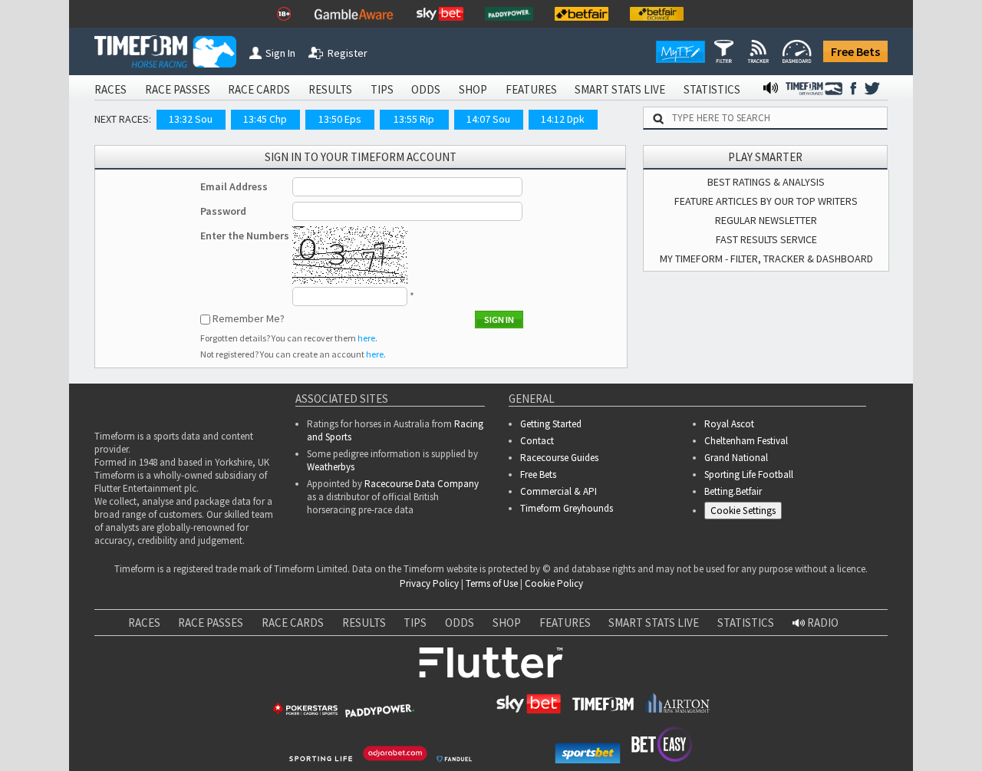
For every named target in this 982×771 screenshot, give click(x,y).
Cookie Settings (743, 510)
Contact (537, 440)
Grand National (736, 457)
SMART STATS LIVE (620, 89)
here (366, 338)
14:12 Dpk (563, 119)
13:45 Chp (265, 119)
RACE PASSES (177, 89)
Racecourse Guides (559, 457)
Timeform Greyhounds (566, 508)
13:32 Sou (191, 119)
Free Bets (855, 51)
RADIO (822, 622)
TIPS (382, 89)
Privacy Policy (429, 583)
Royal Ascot (729, 423)
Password (223, 211)
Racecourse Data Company (421, 483)
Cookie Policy (554, 583)
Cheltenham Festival (746, 440)
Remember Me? (249, 318)
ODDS (425, 89)
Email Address (234, 186)
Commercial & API (558, 491)
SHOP (473, 89)
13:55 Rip (414, 119)
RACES (110, 89)
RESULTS (330, 89)
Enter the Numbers (244, 235)
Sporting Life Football (748, 474)
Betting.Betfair (733, 491)
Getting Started (551, 423)
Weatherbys (330, 466)
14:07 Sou (488, 119)
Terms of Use (492, 583)
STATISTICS (712, 89)
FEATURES (531, 89)
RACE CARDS (259, 89)
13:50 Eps (339, 119)
